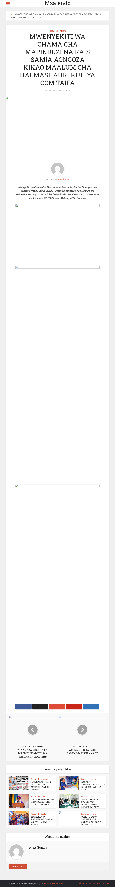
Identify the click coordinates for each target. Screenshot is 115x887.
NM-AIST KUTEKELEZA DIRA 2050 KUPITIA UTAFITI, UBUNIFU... (43, 802)
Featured (53, 30)
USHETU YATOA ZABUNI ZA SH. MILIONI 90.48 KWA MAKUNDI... (91, 820)
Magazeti (44, 779)
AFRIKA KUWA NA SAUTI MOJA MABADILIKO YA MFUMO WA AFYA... (90, 803)
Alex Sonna (65, 90)
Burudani (98, 883)
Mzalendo (58, 2)
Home (11, 14)
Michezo (88, 883)
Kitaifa (63, 30)
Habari (81, 883)
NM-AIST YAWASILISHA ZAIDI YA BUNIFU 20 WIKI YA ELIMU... (93, 786)
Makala (106, 883)
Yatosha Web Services (53, 883)
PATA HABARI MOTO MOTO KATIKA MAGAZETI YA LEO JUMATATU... (41, 786)
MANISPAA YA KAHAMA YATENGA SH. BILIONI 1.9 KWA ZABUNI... (42, 820)
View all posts (18, 866)
